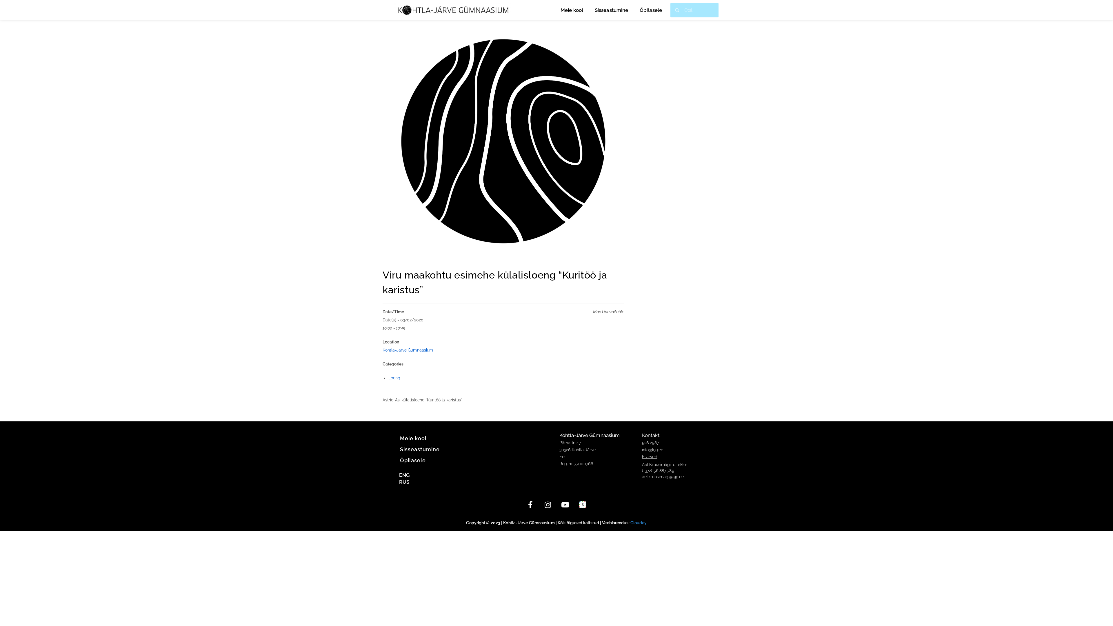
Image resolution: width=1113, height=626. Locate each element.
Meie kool (572, 10)
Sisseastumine (611, 10)
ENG (404, 475)
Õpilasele (651, 10)
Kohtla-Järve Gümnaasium (408, 350)
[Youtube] (565, 505)
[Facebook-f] (530, 505)
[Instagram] (548, 505)
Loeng (394, 378)
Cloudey (638, 523)
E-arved (649, 456)
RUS (404, 482)
